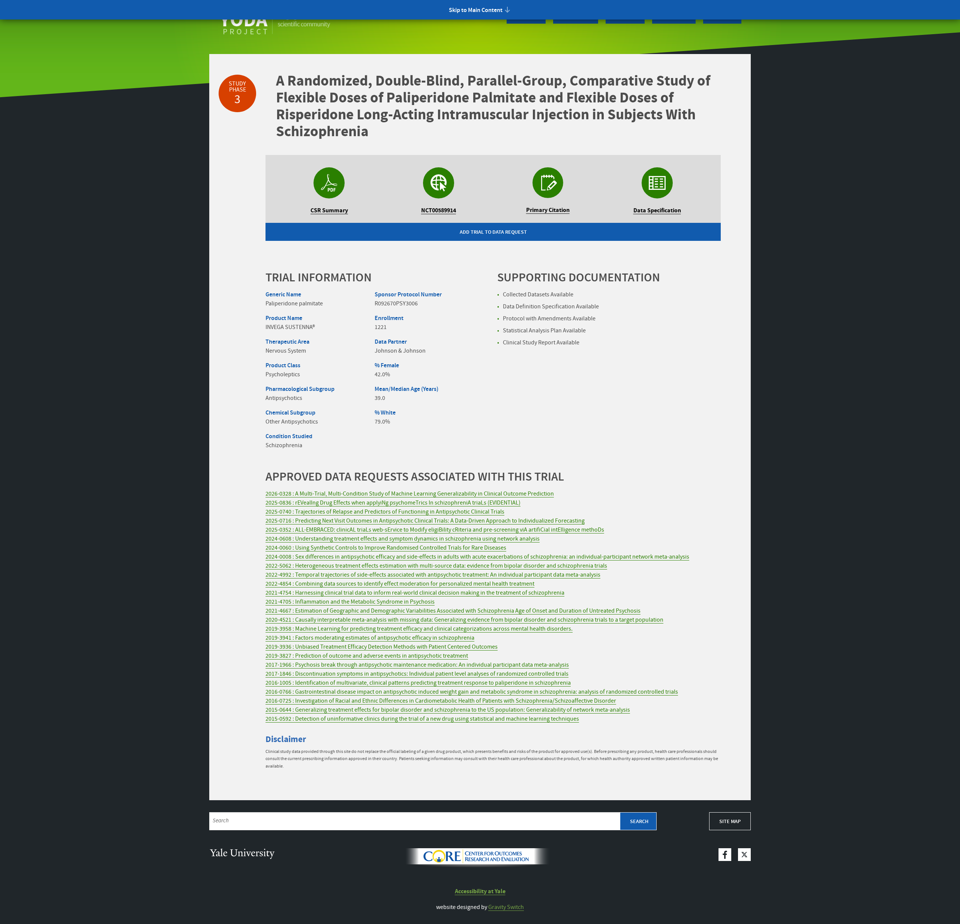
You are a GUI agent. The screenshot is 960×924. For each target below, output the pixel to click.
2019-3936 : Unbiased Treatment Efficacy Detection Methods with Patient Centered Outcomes (382, 647)
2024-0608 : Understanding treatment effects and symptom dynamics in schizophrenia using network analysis (403, 539)
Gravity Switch (506, 907)
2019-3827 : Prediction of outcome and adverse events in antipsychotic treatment (367, 656)
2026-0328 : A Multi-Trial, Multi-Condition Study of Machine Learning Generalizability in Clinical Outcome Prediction (410, 494)
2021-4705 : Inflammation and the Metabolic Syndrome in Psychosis (350, 602)
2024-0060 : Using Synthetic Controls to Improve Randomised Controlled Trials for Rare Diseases (386, 548)
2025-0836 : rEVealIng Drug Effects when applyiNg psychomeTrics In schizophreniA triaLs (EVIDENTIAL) (393, 503)
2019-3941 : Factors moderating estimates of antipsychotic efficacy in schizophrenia (370, 638)
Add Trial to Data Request (493, 232)
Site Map (730, 821)
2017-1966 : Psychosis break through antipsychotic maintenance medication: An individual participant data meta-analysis (417, 665)
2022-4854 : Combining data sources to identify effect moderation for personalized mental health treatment (400, 584)
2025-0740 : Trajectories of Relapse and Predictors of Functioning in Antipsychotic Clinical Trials (385, 512)
